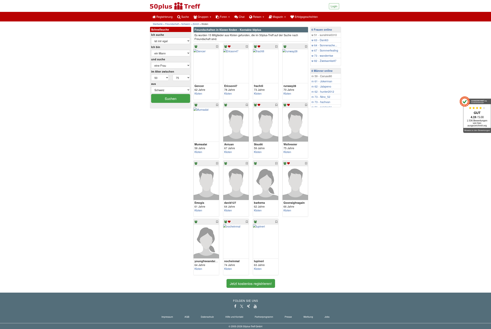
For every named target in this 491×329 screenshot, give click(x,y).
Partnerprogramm (264, 316)
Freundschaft (172, 23)
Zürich (196, 23)
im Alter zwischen (162, 71)
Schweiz (185, 23)
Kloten (198, 93)
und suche (158, 59)
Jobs (327, 316)
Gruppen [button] (203, 17)
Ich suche (157, 35)
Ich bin (155, 47)
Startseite (158, 23)
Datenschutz (207, 316)
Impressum (167, 316)
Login (334, 6)
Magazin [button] (278, 17)
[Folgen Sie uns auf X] (241, 306)
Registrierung (164, 17)
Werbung (308, 316)
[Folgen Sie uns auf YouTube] (255, 306)
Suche (184, 17)
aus (153, 84)
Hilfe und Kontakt (234, 316)
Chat (241, 17)
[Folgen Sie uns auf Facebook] (235, 306)
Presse (288, 316)
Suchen (170, 98)
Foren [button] (223, 17)
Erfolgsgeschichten (306, 17)
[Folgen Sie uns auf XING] (248, 306)
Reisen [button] (257, 17)
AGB (187, 316)
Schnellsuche (160, 29)
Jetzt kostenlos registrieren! (251, 283)
